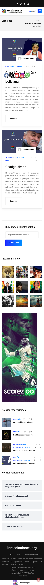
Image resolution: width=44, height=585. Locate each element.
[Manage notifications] (38, 580)
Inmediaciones (28, 58)
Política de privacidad (31, 555)
